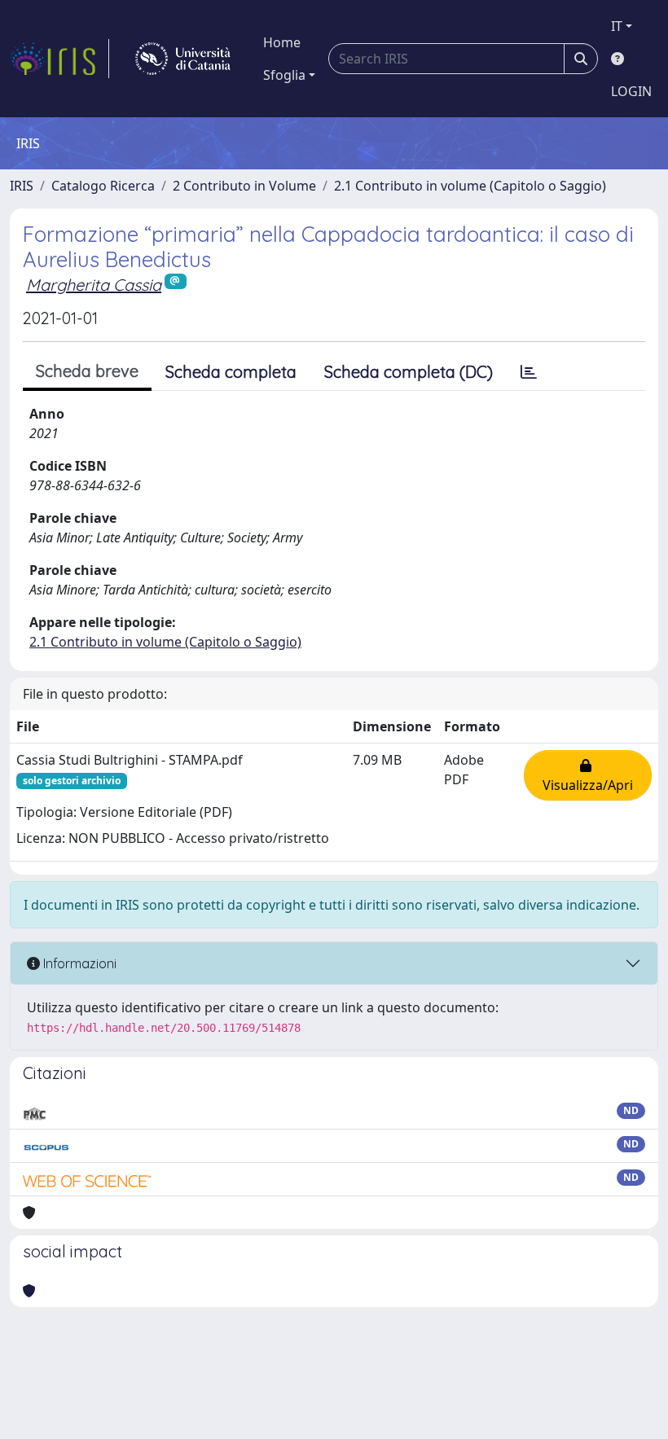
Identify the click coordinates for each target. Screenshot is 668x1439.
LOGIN (631, 91)
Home (282, 42)
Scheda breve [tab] (87, 371)
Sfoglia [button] (284, 75)
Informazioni (78, 963)
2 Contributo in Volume (244, 186)
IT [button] (616, 26)
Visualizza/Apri (588, 775)
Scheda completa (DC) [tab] (408, 372)
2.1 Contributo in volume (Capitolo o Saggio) (470, 186)
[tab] (529, 372)
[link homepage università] (183, 58)
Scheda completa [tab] (231, 372)
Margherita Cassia (93, 284)
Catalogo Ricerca (103, 186)
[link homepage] (59, 58)
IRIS (21, 186)
